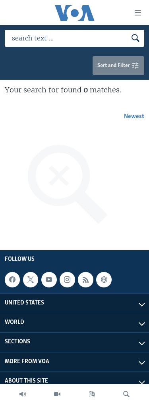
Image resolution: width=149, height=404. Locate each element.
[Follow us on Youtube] (48, 279)
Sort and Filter (114, 66)
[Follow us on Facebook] (12, 279)
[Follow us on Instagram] (67, 279)
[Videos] (57, 394)
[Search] (126, 394)
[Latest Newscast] (23, 394)
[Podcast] (103, 279)
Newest (134, 116)
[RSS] (85, 279)
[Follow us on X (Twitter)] (30, 279)
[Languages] (92, 394)
